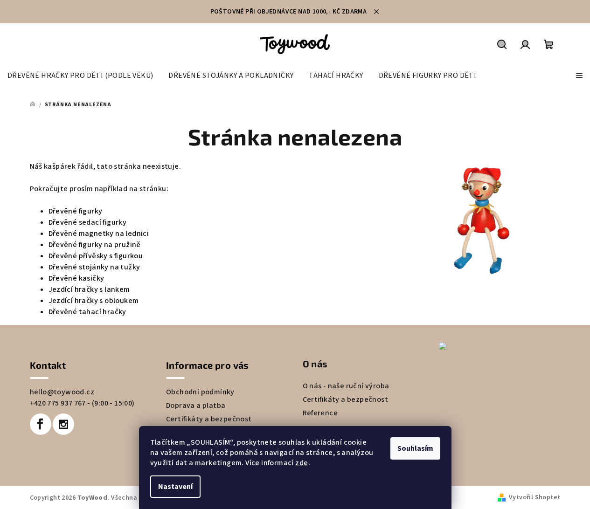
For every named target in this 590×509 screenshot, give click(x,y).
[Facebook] (40, 424)
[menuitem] (80, 75)
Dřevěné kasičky (76, 278)
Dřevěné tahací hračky (87, 312)
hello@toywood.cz (62, 392)
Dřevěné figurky (76, 211)
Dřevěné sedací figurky (88, 222)
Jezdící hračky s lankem (89, 289)
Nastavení (175, 486)
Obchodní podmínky (200, 392)
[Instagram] (63, 424)
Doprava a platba (195, 405)
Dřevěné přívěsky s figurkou (96, 256)
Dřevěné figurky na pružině (95, 245)
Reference (320, 413)
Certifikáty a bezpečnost (209, 419)
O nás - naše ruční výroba (346, 386)
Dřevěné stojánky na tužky (94, 267)
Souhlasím (415, 448)
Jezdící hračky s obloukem (94, 301)
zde (301, 463)
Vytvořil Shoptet (534, 497)
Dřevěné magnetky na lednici (99, 233)
